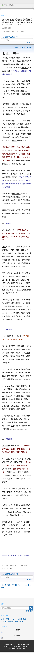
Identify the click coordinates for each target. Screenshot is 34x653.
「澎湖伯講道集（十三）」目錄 (13, 31)
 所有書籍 (6, 28)
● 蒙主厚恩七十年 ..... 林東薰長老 (13, 619)
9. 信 (29, 42)
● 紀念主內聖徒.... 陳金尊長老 (12, 622)
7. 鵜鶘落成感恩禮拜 (10, 37)
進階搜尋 (29, 611)
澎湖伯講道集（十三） (23, 47)
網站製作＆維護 (21, 648)
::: (1, 11)
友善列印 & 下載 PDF (11, 585)
